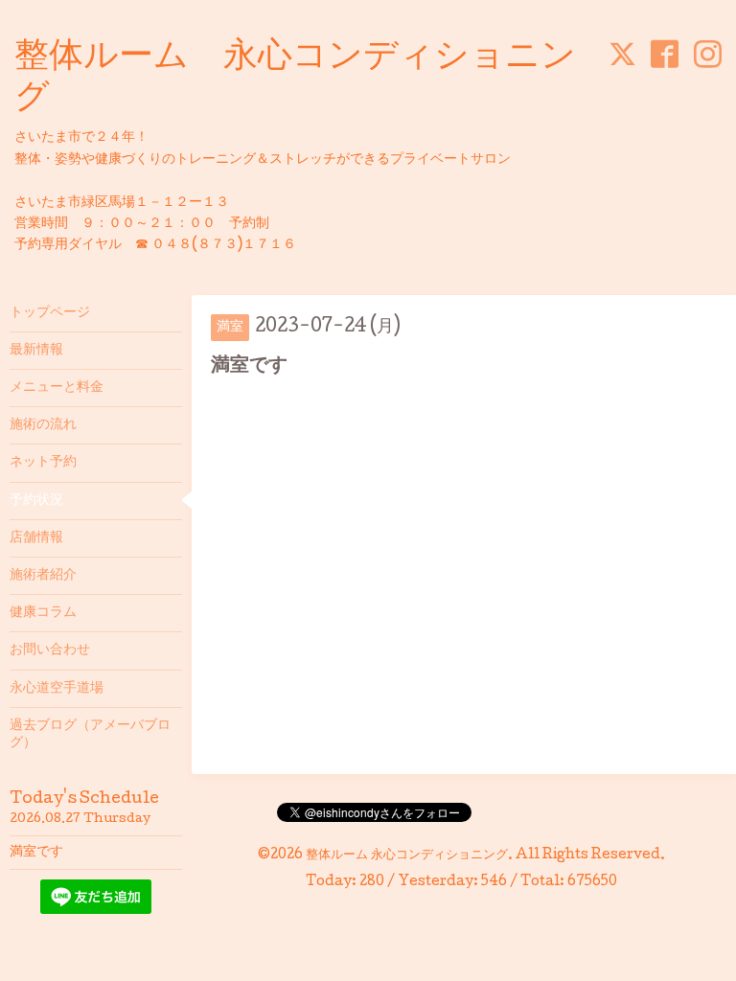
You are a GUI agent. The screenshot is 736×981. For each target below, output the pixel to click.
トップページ (50, 313)
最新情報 (36, 350)
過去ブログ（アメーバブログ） (90, 735)
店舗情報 (36, 538)
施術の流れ (43, 425)
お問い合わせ (50, 650)
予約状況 (36, 501)
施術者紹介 (43, 575)
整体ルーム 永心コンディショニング (407, 855)
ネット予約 (43, 462)
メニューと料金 (57, 388)
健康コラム (43, 613)
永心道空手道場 (57, 688)
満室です (36, 852)
